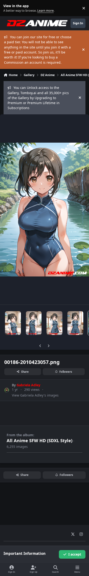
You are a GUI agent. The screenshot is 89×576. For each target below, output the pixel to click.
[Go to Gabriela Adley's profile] (6, 390)
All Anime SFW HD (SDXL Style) (39, 440)
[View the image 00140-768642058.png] (34, 323)
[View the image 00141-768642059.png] (54, 323)
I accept (74, 554)
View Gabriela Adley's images (35, 395)
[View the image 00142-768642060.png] (75, 323)
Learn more (9, 8)
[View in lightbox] (44, 209)
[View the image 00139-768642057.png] (13, 323)
